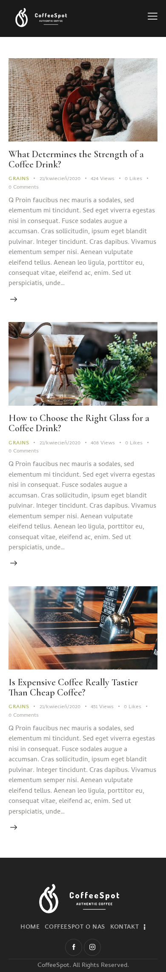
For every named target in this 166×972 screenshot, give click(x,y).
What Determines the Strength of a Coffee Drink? (76, 159)
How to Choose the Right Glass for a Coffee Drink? (79, 423)
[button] (152, 18)
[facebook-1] (73, 947)
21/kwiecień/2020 (60, 179)
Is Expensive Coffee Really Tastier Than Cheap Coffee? (73, 687)
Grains (19, 178)
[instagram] (92, 947)
